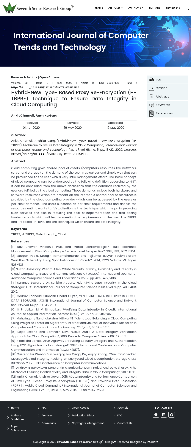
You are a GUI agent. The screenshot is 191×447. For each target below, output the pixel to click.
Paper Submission (18, 428)
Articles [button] (114, 8)
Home (99, 8)
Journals (122, 408)
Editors (154, 8)
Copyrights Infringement (88, 423)
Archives (47, 415)
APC (44, 408)
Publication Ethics (83, 415)
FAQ (120, 415)
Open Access (80, 408)
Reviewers (173, 8)
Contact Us (124, 423)
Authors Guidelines (17, 417)
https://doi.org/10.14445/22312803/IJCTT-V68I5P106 (49, 154)
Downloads (49, 423)
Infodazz (152, 442)
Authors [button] (134, 8)
